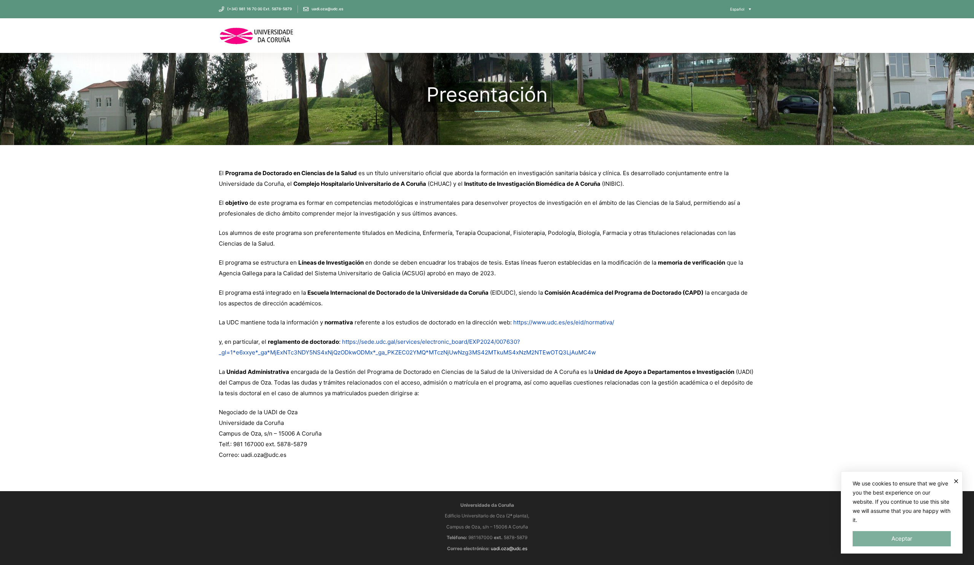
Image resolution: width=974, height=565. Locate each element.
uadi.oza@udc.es (509, 548)
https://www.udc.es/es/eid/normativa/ (563, 322)
